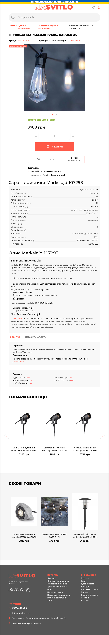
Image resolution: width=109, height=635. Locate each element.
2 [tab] (56, 114)
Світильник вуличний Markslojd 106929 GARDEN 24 (24, 449)
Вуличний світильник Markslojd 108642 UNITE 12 (85, 535)
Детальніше (18, 361)
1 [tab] (53, 114)
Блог (83, 581)
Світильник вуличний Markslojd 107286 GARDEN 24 (24, 535)
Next (102, 436)
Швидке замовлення (74, 159)
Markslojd (23, 40)
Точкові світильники (57, 584)
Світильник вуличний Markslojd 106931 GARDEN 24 (85, 449)
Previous (6, 436)
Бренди (85, 586)
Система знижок (89, 595)
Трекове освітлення (57, 586)
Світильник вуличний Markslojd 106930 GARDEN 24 (54, 449)
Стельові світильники (58, 581)
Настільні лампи (55, 592)
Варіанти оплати (36, 337)
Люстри (51, 578)
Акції (49, 600)
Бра (49, 589)
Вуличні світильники (57, 598)
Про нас (85, 578)
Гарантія (14, 337)
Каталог (85, 600)
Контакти (85, 598)
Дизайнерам (87, 584)
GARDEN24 (75, 40)
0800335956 (19, 607)
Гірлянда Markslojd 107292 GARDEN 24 (54, 535)
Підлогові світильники (58, 595)
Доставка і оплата (89, 589)
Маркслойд (16, 318)
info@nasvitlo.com (21, 613)
